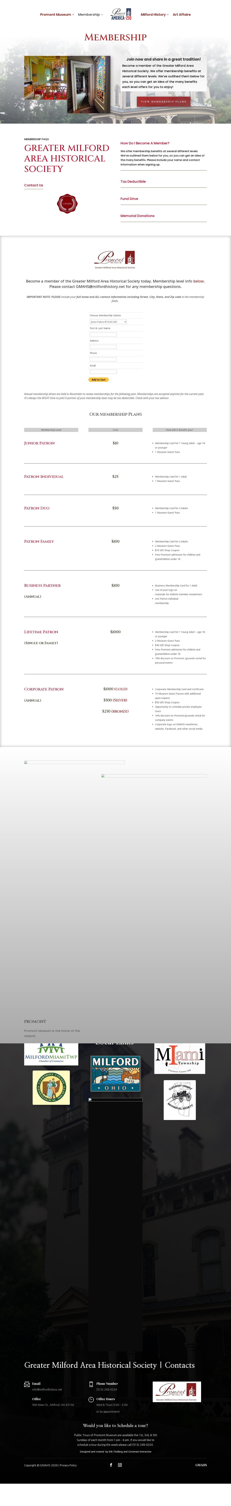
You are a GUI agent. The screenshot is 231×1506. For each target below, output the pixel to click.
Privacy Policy (68, 1465)
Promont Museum (55, 14)
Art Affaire (182, 14)
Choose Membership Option (105, 315)
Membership (89, 14)
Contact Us (33, 185)
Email (93, 365)
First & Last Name (100, 328)
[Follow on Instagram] (120, 1465)
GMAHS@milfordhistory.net (100, 286)
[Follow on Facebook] (111, 1465)
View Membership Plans (163, 101)
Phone (93, 353)
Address (94, 340)
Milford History (153, 14)
